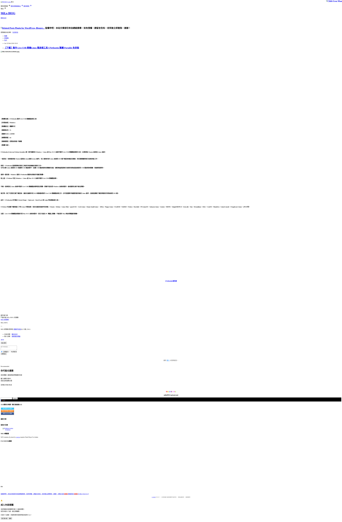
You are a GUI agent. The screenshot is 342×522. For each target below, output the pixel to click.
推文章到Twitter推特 (7, 408)
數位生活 (14, 334)
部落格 (6, 38)
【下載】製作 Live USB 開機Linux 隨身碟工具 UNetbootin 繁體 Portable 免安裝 (41, 48)
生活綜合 (15, 32)
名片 (5, 40)
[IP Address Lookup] (8, 428)
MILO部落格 (5, 319)
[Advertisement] (163, 25)
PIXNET (158, 497)
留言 (19, 329)
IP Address (7, 429)
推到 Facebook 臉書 (7, 413)
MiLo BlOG (8, 13)
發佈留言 (3, 354)
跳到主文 (3, 18)
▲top (2, 339)
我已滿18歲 (4, 518)
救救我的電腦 (16, 336)
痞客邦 (16, 329)
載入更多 (3, 343)
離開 (10, 518)
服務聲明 (188, 497)
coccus (18, 437)
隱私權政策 (181, 497)
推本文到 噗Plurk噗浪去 (7, 411)
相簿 (5, 36)
